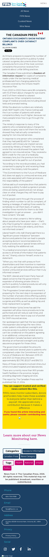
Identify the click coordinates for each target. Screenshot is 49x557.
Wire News (25, 26)
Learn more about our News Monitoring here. (24, 437)
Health (19, 463)
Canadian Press (11, 456)
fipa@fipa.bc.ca (12, 509)
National (29, 463)
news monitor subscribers (24, 393)
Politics (7, 468)
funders (12, 396)
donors (42, 393)
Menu (43, 3)
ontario (39, 463)
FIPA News (25, 16)
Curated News (25, 21)
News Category (28, 456)
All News (25, 11)
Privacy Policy (11, 536)
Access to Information (33, 451)
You (6, 386)
